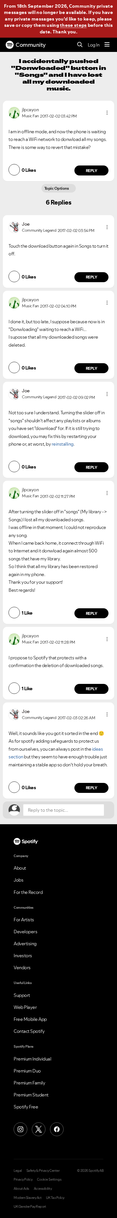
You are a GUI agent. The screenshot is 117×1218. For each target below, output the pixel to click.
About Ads (21, 1188)
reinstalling (63, 444)
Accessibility (43, 1188)
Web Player (25, 1007)
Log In (93, 45)
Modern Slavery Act (27, 1197)
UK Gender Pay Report (30, 1206)
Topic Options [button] (57, 188)
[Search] (80, 45)
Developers (25, 931)
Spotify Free (26, 1107)
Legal (18, 1170)
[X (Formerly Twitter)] (38, 1129)
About (20, 868)
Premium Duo (27, 1071)
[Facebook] (57, 1129)
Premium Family (29, 1083)
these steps (73, 25)
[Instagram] (20, 1129)
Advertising (25, 943)
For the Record (28, 892)
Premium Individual (32, 1059)
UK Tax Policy (55, 1197)
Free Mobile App (30, 1019)
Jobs (18, 880)
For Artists (24, 919)
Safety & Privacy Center (43, 1170)
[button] (107, 112)
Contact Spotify (29, 1031)
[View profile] (14, 112)
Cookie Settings (49, 1179)
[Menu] (107, 44)
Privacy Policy (23, 1179)
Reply (91, 170)
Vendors (22, 967)
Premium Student (31, 1095)
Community (31, 45)
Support (22, 995)
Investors (23, 955)
